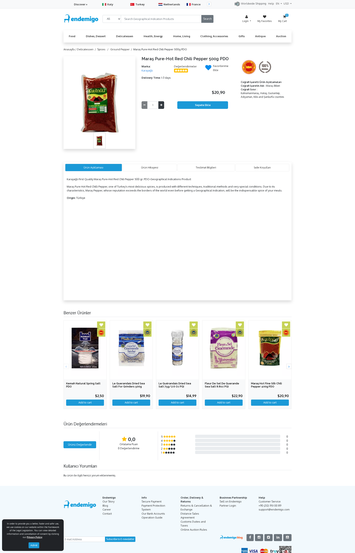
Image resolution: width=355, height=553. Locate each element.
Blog (105, 505)
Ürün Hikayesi (149, 167)
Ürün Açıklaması (93, 167)
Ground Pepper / (121, 49)
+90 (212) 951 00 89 (270, 505)
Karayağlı (147, 70)
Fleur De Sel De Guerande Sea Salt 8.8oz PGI (222, 385)
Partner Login (228, 505)
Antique (260, 36)
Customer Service (270, 501)
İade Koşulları (262, 167)
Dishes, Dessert (96, 36)
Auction (281, 36)
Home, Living (181, 36)
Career (107, 509)
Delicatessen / (87, 49)
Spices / (103, 49)
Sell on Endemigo (231, 501)
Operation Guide (152, 517)
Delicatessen (124, 36)
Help (271, 3)
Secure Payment (151, 501)
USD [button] (287, 3)
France (196, 4)
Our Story (108, 501)
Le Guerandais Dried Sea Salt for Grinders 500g (128, 385)
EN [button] (278, 3)
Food (72, 36)
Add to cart (85, 402)
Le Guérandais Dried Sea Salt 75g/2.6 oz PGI (175, 385)
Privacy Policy (34, 537)
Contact (107, 513)
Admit (33, 545)
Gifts (242, 36)
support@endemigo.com (274, 509)
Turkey (140, 4)
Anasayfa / (70, 49)
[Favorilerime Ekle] (208, 68)
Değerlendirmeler (185, 66)
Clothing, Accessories (214, 36)
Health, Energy (153, 36)
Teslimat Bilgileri (206, 167)
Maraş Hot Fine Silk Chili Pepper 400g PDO (266, 385)
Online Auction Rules (194, 529)
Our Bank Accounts (153, 513)
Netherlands (172, 4)
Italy (110, 4)
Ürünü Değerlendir (80, 444)
